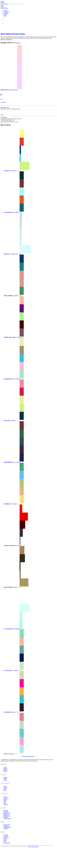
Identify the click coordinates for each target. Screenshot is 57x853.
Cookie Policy (7, 842)
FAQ (5, 841)
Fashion (5, 799)
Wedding (6, 804)
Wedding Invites (7, 818)
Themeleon (6, 826)
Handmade (6, 811)
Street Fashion (7, 815)
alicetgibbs (17, 378)
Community (6, 11)
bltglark (16, 587)
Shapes (5, 771)
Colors (5, 767)
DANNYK (13, 170)
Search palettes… (5, 4)
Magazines (6, 814)
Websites (6, 817)
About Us (6, 836)
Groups (5, 787)
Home (5, 800)
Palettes (5, 768)
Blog (5, 790)
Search (2, 5)
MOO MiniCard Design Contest (13, 34)
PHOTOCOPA (7, 827)
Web (5, 803)
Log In (2, 1)
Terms (5, 840)
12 (18, 712)
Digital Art (6, 797)
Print (5, 801)
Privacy (5, 838)
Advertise (6, 834)
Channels (6, 13)
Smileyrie (17, 212)
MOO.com (3, 39)
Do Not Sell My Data (33, 846)
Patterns (5, 769)
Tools (5, 15)
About (3, 832)
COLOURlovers (4, 8)
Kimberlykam (17, 42)
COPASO (6, 828)
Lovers (5, 788)
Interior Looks (7, 813)
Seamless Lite (7, 824)
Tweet (2, 114)
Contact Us (6, 837)
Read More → (9, 39)
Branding (6, 810)
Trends (5, 14)
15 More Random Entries (28, 756)
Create (2, 6)
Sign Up (3, 2)
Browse (5, 10)
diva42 (14, 712)
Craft (5, 796)
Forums (5, 786)
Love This (3, 102)
